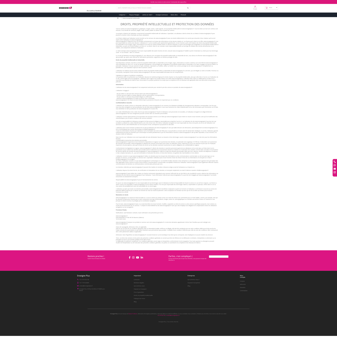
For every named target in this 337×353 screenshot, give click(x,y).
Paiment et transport (140, 289)
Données (242, 287)
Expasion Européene (194, 283)
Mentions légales (139, 283)
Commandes (243, 290)
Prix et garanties (139, 292)
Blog (135, 301)
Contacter (137, 279)
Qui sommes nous (139, 286)
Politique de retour (139, 298)
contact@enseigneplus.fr (173, 315)
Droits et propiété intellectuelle (143, 295)
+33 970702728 (84, 279)
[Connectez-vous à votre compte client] (255, 6)
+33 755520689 (84, 283)
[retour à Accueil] (119, 18)
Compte (242, 281)
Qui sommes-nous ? (194, 279)
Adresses (243, 284)
